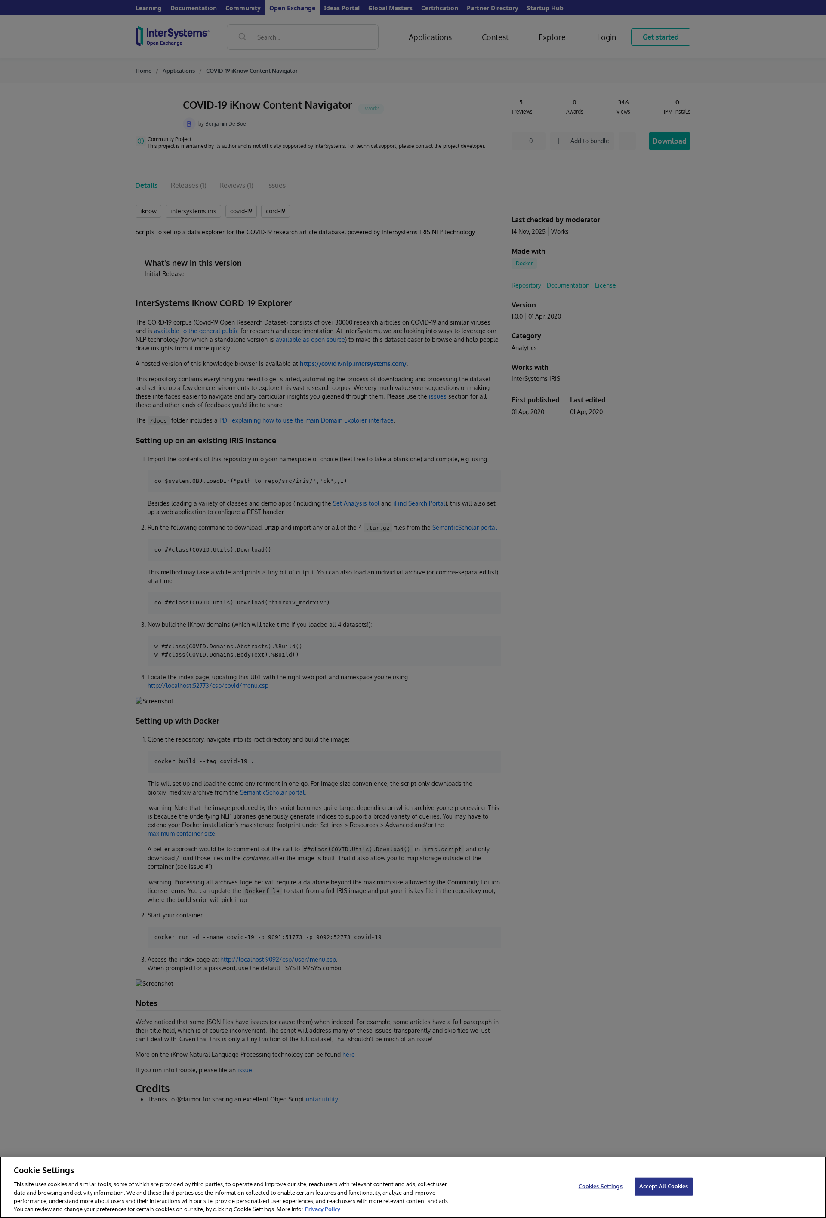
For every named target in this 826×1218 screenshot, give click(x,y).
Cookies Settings (601, 1186)
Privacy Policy (322, 1209)
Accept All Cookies (663, 1186)
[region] (413, 1187)
